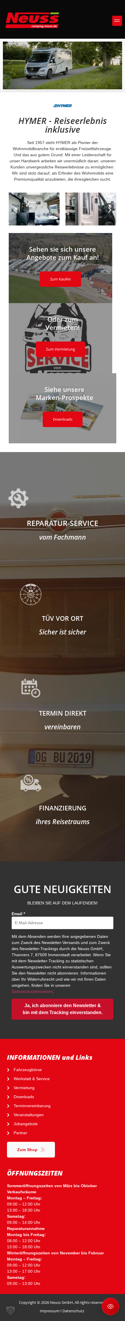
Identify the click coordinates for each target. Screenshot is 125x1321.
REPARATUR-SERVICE (62, 523)
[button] (117, 21)
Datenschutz (73, 1310)
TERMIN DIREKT (62, 713)
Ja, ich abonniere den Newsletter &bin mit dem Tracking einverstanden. (63, 1009)
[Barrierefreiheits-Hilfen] (110, 1306)
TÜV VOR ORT (62, 618)
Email (18, 914)
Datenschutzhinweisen (32, 991)
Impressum (50, 1310)
